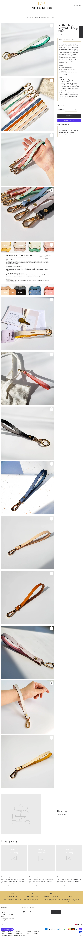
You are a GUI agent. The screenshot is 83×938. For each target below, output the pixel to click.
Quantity (60, 109)
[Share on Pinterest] (81, 36)
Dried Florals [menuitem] (34, 13)
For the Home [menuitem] (8, 13)
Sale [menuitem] (53, 17)
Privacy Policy (5, 920)
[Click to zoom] (51, 26)
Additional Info (68, 39)
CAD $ (78, 924)
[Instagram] (2, 924)
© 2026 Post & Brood (7, 935)
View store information (65, 135)
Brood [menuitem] (37, 17)
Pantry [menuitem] (29, 17)
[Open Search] (71, 5)
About (2, 916)
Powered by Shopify (19, 935)
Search (3, 911)
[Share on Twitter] (81, 32)
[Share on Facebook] (81, 28)
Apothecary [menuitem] (55, 13)
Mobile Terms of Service (7, 918)
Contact (3, 912)
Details (60, 39)
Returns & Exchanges (7, 914)
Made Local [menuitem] (45, 17)
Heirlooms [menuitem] (65, 13)
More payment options (63, 124)
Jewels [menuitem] (74, 13)
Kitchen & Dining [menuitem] (21, 13)
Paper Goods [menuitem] (45, 13)
